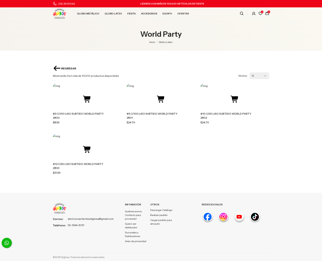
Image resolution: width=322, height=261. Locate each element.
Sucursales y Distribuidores (132, 234)
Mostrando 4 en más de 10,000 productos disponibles (86, 75)
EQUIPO (167, 13)
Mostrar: (243, 75)
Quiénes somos (133, 211)
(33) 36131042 (66, 3)
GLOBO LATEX (113, 13)
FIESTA (131, 13)
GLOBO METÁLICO (88, 13)
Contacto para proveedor (133, 217)
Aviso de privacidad (135, 241)
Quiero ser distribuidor (131, 225)
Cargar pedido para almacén (161, 222)
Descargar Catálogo (161, 210)
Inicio (152, 42)
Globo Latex (166, 42)
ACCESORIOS (149, 13)
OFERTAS (183, 13)
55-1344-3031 (76, 225)
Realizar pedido (159, 215)
